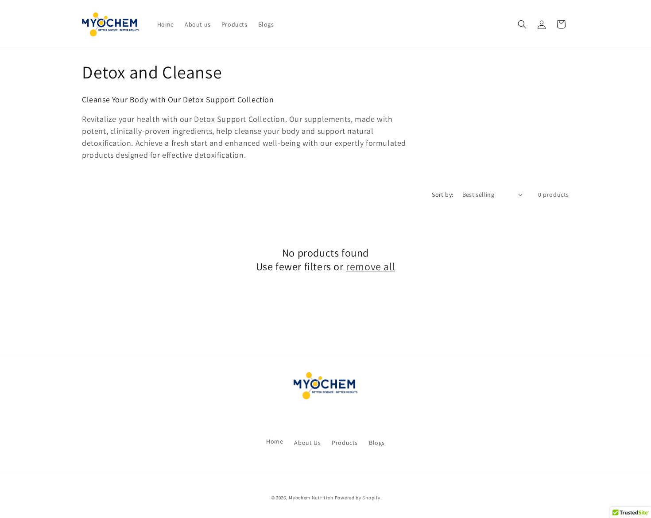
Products (345, 443)
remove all (370, 266)
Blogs (377, 443)
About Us (307, 443)
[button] (522, 24)
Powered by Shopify (357, 498)
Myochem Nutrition (311, 498)
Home (274, 441)
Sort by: (442, 195)
